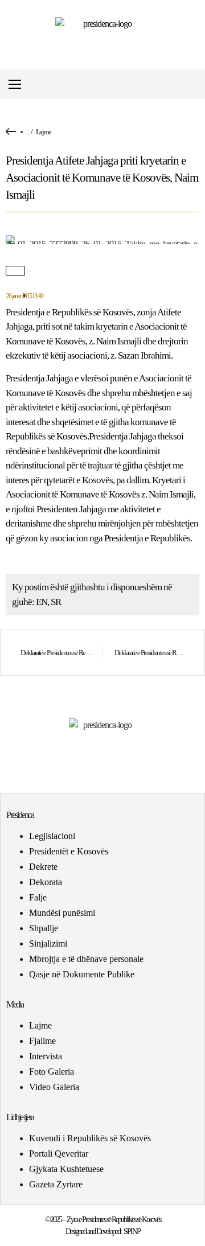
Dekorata (45, 882)
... (27, 132)
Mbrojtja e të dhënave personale (86, 959)
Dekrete (43, 866)
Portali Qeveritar (58, 1153)
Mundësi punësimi (62, 913)
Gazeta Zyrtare (56, 1184)
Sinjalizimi (48, 943)
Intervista (45, 1056)
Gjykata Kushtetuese (66, 1169)
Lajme (43, 132)
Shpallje (43, 928)
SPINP (132, 1231)
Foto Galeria (51, 1071)
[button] (195, 84)
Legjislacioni (52, 836)
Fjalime (42, 1041)
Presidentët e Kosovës (68, 851)
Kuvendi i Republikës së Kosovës (90, 1138)
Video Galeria (54, 1087)
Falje (38, 897)
